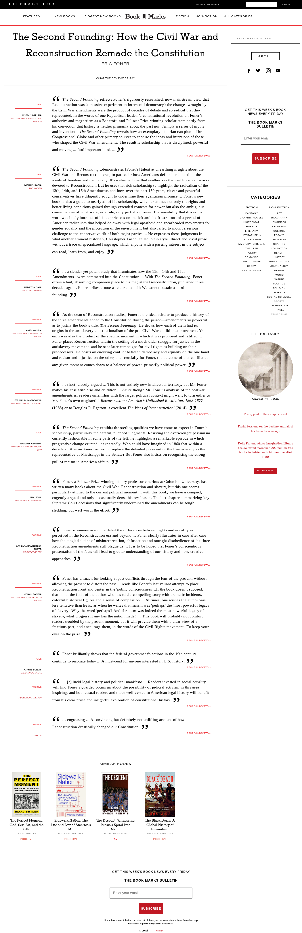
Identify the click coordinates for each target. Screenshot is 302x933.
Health (279, 253)
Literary (251, 231)
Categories (265, 197)
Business (279, 222)
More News (265, 471)
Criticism (279, 227)
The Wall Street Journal (26, 403)
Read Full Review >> (198, 156)
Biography (279, 218)
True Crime (279, 315)
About (265, 56)
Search (285, 4)
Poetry (252, 253)
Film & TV (279, 240)
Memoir (279, 271)
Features (31, 16)
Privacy (159, 930)
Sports (279, 302)
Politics (279, 284)
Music (279, 275)
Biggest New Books (102, 16)
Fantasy (251, 213)
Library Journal (31, 673)
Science (279, 293)
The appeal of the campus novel (265, 414)
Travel (279, 310)
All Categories (238, 16)
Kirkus (37, 736)
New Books (64, 16)
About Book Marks (207, 5)
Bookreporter (32, 552)
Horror (251, 227)
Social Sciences (279, 297)
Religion (279, 288)
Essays (279, 235)
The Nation (35, 188)
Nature (279, 279)
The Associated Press (28, 501)
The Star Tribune (31, 291)
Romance (251, 257)
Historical (251, 222)
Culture (279, 231)
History (279, 257)
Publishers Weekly (30, 698)
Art (279, 213)
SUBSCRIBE (265, 158)
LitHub (145, 930)
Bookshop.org (189, 920)
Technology (279, 306)
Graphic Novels (252, 218)
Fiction (182, 16)
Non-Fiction (207, 16)
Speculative (252, 262)
